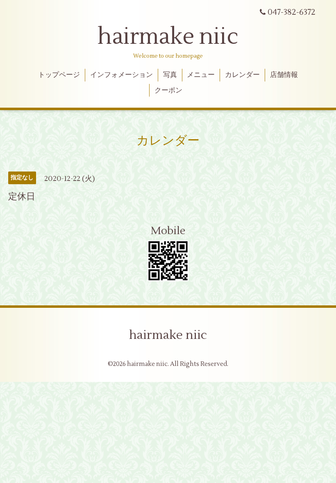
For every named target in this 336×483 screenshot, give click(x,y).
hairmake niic (168, 37)
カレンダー (242, 74)
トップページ (59, 74)
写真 (170, 74)
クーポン (168, 90)
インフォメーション (121, 74)
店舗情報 (284, 74)
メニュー (201, 74)
